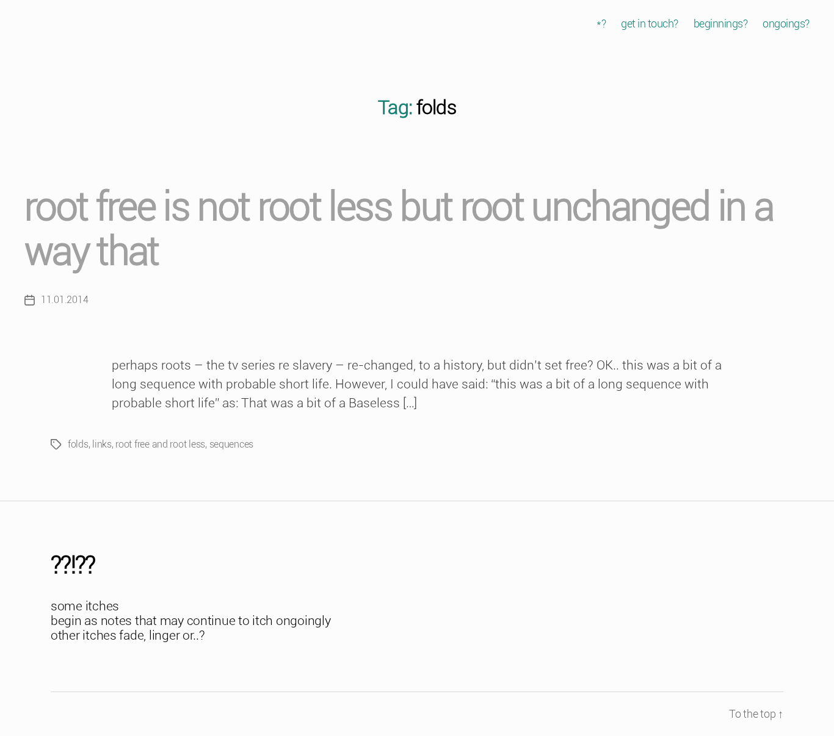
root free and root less (160, 444)
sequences (231, 444)
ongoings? (786, 23)
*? (601, 23)
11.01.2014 (64, 299)
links (102, 444)
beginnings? (721, 23)
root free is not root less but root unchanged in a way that (398, 229)
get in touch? (649, 23)
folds (78, 444)
